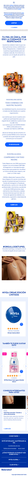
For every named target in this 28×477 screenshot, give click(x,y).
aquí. (21, 17)
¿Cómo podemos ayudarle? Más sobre (14, 453)
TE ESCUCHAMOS (14, 144)
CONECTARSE (13, 436)
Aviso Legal (21, 448)
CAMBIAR (14, 27)
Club (14, 465)
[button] (21, 324)
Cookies (19, 9)
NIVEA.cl (11, 5)
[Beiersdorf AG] (7, 470)
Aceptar (14, 23)
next (26, 366)
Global (14, 459)
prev (2, 366)
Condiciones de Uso (14, 445)
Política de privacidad (10, 448)
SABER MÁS (14, 205)
